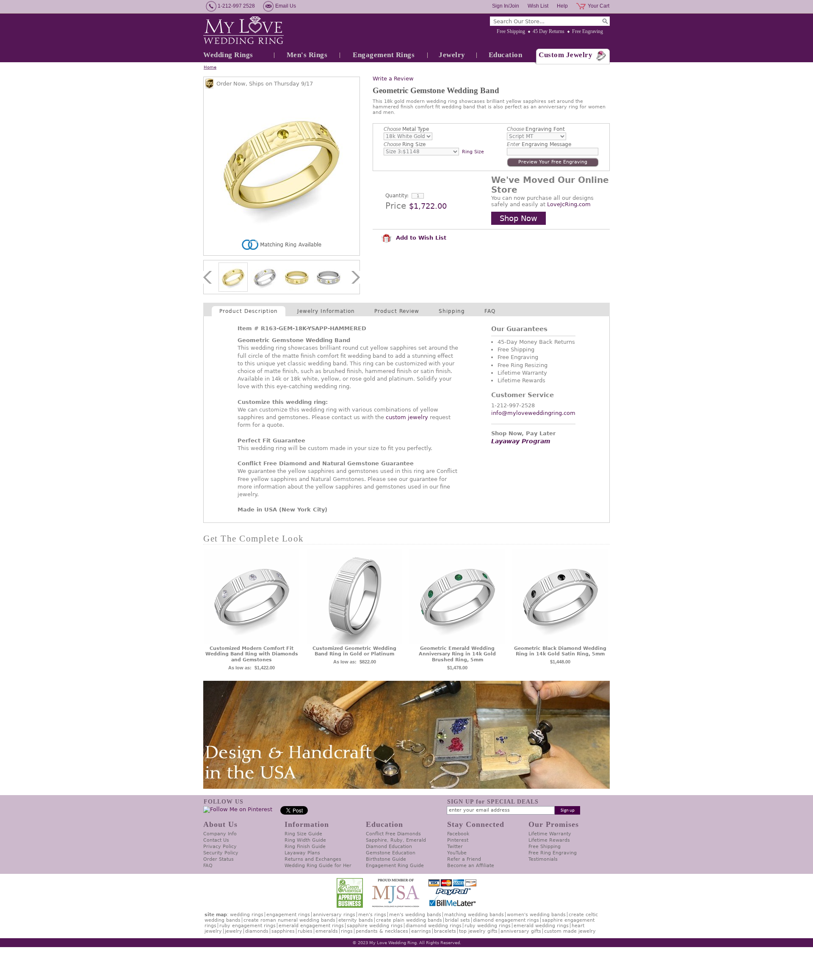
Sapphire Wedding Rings (375, 925)
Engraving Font (536, 129)
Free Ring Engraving (552, 853)
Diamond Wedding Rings (434, 925)
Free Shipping (511, 31)
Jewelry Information (326, 311)
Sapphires (283, 931)
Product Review (396, 311)
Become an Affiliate (470, 865)
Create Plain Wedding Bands (409, 920)
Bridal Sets (457, 920)
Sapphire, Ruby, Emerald (396, 840)
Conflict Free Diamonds (393, 834)
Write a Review (393, 78)
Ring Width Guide (305, 840)
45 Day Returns (548, 31)
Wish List (538, 6)
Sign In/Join (505, 6)
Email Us (285, 6)
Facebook (458, 834)
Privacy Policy (220, 846)
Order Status (218, 859)
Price (395, 206)
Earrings (421, 931)
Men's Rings (307, 55)
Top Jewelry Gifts (478, 931)
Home (210, 67)
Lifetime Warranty (549, 834)
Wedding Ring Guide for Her (318, 865)
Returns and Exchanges (313, 859)
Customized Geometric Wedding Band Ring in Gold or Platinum (354, 651)
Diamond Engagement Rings (506, 920)
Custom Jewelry (565, 55)
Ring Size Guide (303, 834)
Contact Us (216, 840)
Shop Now (518, 218)
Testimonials (543, 859)
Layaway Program (520, 441)
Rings (347, 931)
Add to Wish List (420, 238)
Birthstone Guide (386, 859)
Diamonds (256, 931)
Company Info (220, 834)
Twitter (455, 846)
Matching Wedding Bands (474, 914)
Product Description (248, 311)
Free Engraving (587, 31)
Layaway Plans (302, 853)
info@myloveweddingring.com (533, 413)
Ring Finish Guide (305, 846)
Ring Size (405, 144)
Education (506, 55)
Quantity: (397, 196)
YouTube (457, 853)
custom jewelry (407, 417)
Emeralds (326, 931)
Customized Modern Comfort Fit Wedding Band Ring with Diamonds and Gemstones (251, 654)
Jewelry (452, 55)
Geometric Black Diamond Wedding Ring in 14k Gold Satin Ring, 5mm (560, 651)
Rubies (305, 931)
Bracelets (445, 931)
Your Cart (598, 6)
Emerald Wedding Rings (541, 925)
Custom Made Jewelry (570, 931)
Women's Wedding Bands (536, 914)
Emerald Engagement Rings (311, 925)
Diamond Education (389, 846)
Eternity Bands (355, 920)
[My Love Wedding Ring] (243, 31)
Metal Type (406, 129)
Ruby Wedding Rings (488, 925)
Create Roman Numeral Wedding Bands (289, 920)
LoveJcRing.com (569, 204)
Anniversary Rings (334, 914)
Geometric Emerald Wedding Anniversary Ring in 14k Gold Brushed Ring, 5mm (457, 654)
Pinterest (457, 840)
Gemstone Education (390, 853)
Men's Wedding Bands (415, 914)
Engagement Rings (384, 55)
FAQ (489, 311)
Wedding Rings (228, 55)
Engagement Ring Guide (395, 865)
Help (562, 6)
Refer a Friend (464, 859)
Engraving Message (539, 144)
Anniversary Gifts (521, 931)
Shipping (452, 311)
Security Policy (220, 853)
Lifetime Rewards (549, 840)
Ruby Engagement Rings (247, 925)
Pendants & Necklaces (382, 931)
